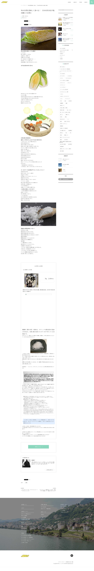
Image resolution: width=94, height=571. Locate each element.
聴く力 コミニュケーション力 (64, 137)
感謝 (61, 121)
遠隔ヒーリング (24, 526)
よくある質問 (23, 517)
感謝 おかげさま (67, 121)
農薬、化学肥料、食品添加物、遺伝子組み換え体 (65, 142)
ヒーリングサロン (62, 87)
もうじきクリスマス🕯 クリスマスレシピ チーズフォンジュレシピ (29, 490)
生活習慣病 (70, 130)
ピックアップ (62, 55)
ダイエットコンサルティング (26, 530)
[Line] (62, 185)
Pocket (29, 24)
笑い (70, 132)
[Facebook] (59, 185)
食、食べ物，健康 (62, 144)
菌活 (61, 139)
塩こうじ (61, 114)
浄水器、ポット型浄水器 (63, 128)
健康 (26, 482)
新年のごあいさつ (65, 33)
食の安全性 (70, 144)
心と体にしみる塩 (24, 542)
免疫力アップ (62, 105)
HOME (69, 2)
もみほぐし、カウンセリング (64, 96)
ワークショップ (67, 98)
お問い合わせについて (66, 159)
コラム (61, 57)
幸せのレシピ (24, 17)
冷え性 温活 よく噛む (63, 107)
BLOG (43, 512)
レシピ (61, 98)
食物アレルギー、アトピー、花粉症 (65, 148)
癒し (66, 132)
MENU (86, 2)
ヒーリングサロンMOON (64, 89)
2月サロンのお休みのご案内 (67, 28)
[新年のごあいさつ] (60, 34)
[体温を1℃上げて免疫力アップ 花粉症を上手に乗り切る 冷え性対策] (60, 39)
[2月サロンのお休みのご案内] (60, 29)
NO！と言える (62, 66)
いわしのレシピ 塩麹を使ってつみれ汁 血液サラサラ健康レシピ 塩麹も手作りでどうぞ (47, 490)
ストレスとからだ (68, 78)
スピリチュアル (62, 82)
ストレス (61, 78)
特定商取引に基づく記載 (25, 519)
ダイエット (69, 82)
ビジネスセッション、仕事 (64, 91)
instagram (65, 179)
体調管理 (61, 103)
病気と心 (61, 132)
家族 (65, 116)
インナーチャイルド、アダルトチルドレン (65, 71)
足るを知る (66, 139)
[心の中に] (60, 170)
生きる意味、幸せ (62, 130)
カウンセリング (24, 528)
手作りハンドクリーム (63, 123)
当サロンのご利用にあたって (26, 513)
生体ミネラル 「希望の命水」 (46, 508)
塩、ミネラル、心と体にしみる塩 (65, 112)
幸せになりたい (62, 119)
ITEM (80, 2)
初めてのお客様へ (24, 515)
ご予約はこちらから (63, 512)
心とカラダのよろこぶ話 (64, 50)
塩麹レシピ (67, 114)
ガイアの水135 (62, 48)
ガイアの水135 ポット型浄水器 (26, 537)
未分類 (65, 25)
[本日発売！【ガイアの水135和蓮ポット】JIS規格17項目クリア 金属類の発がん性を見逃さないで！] (60, 18)
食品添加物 (61, 146)
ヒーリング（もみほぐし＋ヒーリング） (27, 525)
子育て (61, 116)
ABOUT (75, 2)
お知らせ (65, 35)
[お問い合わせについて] (60, 159)
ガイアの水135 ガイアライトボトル (27, 539)
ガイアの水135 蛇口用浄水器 (26, 535)
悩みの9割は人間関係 (66, 164)
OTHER (63, 504)
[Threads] (65, 185)
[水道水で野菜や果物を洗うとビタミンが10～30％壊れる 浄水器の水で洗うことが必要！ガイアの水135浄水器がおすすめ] (60, 24)
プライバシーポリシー (61, 561)
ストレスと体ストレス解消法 (64, 80)
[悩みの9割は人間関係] (60, 165)
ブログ (22, 508)
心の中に (64, 169)
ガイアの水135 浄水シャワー (26, 540)
